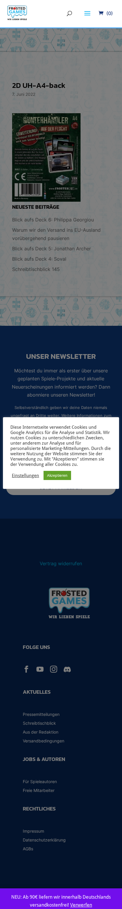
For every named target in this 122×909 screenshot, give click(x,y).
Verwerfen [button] (81, 905)
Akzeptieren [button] (57, 475)
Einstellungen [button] (25, 475)
